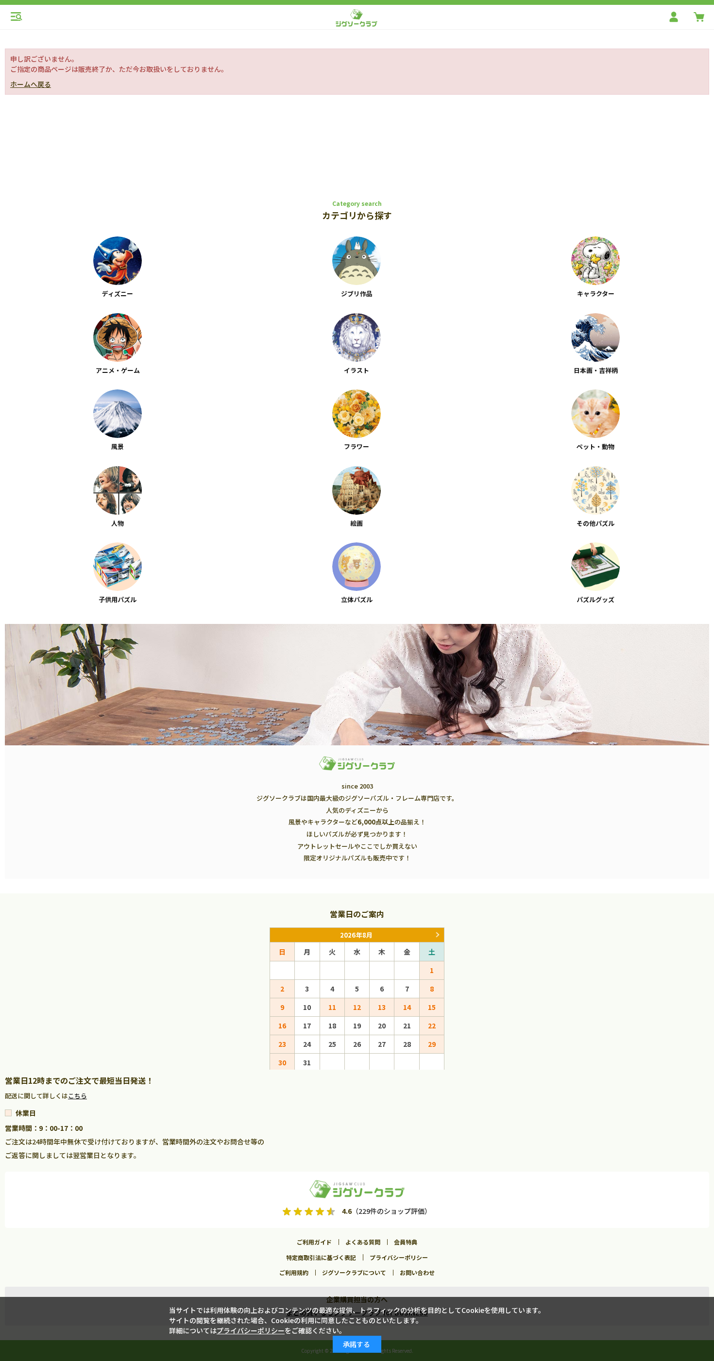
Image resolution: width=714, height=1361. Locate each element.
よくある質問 (362, 1242)
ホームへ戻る (30, 84)
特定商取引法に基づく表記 (321, 1257)
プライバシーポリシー (399, 1257)
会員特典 (405, 1242)
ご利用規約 (293, 1272)
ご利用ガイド (314, 1242)
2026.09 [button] (437, 935)
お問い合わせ (417, 1272)
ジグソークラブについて (354, 1272)
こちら (77, 1095)
